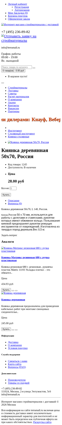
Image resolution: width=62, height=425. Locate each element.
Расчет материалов (18, 96)
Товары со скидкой (18, 382)
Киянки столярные (18, 136)
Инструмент (15, 130)
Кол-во (5, 188)
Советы (12, 93)
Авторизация (22, 10)
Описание (13, 200)
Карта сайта (14, 364)
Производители (17, 380)
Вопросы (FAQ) (17, 367)
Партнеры (13, 111)
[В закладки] (13, 290)
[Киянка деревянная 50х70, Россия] (28, 142)
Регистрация (22, 7)
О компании (15, 99)
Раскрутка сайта (42, 422)
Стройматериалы (17, 87)
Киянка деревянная (13, 299)
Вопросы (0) (15, 203)
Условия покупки (18, 348)
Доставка (13, 90)
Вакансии (13, 108)
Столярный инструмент (21, 133)
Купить (6, 195)
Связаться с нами (17, 361)
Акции (12, 102)
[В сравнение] (16, 290)
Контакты (13, 105)
